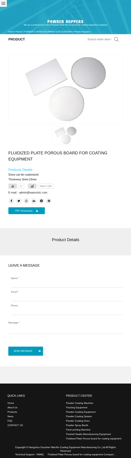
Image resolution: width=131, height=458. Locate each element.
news (10, 416)
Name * (15, 278)
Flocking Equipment (76, 407)
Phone (14, 305)
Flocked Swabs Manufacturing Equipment (88, 434)
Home (11, 32)
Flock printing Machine (78, 429)
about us (12, 407)
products (12, 412)
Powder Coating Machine (79, 403)
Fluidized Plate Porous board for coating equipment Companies (82, 454)
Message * (14, 322)
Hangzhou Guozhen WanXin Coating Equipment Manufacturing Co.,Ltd (67, 447)
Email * (14, 291)
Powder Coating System (79, 416)
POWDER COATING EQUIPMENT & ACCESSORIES (48, 32)
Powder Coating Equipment (81, 412)
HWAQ (40, 454)
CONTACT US (15, 425)
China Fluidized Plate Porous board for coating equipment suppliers (76, 25)
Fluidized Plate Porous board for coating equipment (93, 438)
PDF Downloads (24, 210)
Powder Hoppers (65, 21)
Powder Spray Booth (77, 425)
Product (19, 32)
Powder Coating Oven (78, 420)
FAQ (10, 420)
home (11, 403)
